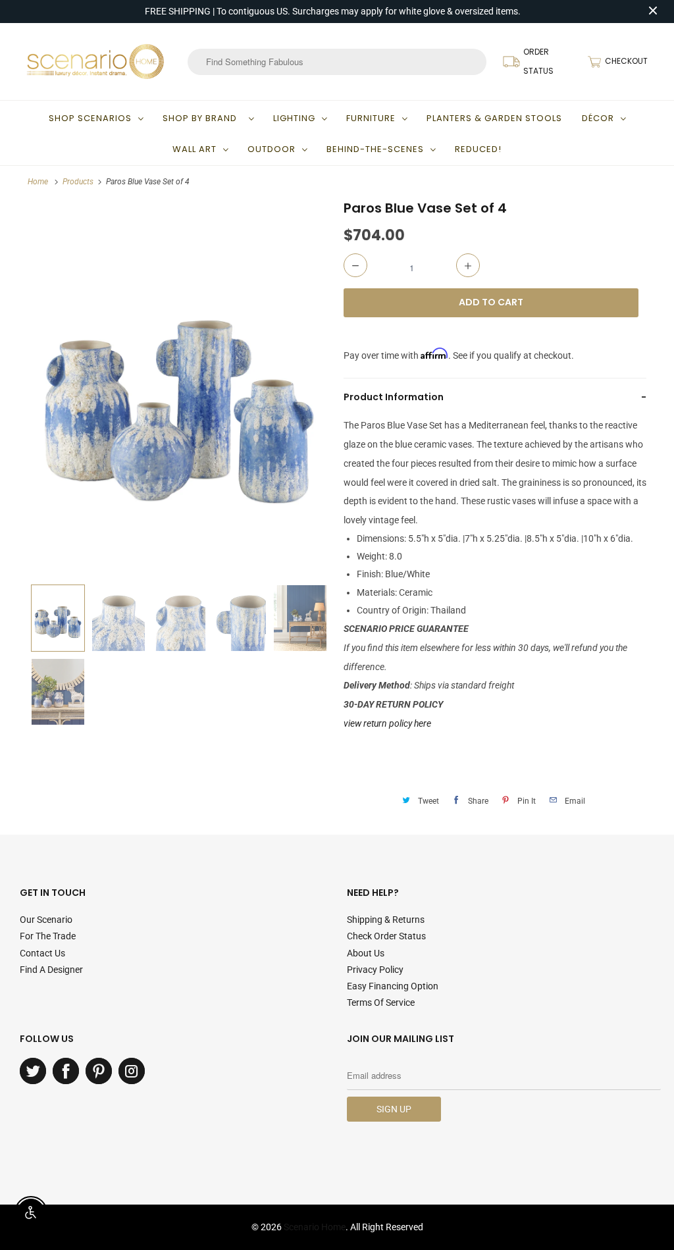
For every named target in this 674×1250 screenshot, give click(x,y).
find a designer (51, 969)
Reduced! (478, 149)
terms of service (381, 1002)
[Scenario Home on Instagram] (131, 1071)
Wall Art (194, 149)
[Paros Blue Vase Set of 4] (179, 388)
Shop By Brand (202, 118)
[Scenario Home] (95, 61)
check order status (386, 936)
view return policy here (387, 723)
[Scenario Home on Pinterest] (99, 1071)
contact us (42, 953)
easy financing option (392, 986)
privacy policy (375, 969)
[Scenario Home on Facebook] (66, 1071)
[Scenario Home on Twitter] (33, 1071)
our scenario (46, 919)
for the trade (48, 936)
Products (78, 181)
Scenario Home (315, 1227)
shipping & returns (386, 919)
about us (365, 953)
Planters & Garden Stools (494, 118)
